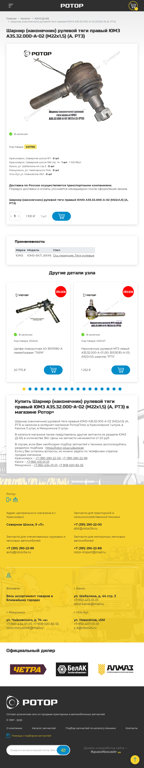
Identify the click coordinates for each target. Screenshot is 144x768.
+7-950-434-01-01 (45, 465)
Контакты (132, 728)
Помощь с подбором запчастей (31, 735)
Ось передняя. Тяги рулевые (73, 255)
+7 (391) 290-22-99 (74, 458)
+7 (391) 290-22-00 (48, 458)
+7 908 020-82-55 (71, 465)
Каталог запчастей (44, 728)
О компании (14, 728)
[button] (24, 388)
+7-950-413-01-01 (38, 462)
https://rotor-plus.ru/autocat (65, 448)
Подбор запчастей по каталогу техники (91, 728)
